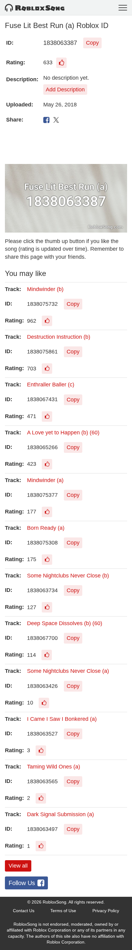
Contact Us (23, 910)
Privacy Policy (105, 910)
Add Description (65, 89)
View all (18, 866)
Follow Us (22, 883)
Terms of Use (63, 910)
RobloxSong (54, 902)
